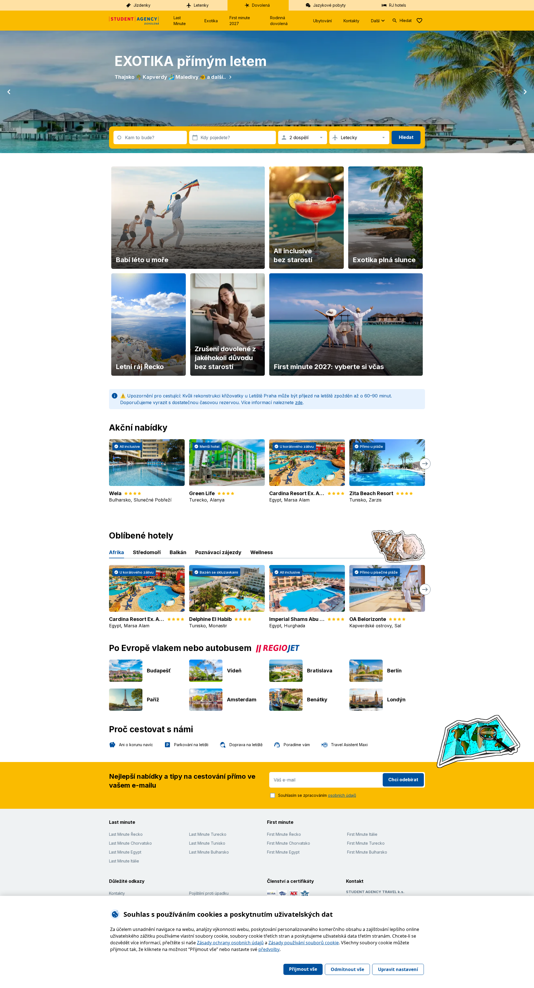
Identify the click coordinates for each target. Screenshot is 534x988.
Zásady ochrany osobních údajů (230, 943)
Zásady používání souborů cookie (303, 943)
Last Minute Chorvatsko (130, 843)
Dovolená (261, 5)
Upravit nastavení (398, 969)
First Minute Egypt (283, 852)
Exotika (211, 20)
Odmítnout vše (347, 969)
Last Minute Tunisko (207, 843)
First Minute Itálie (362, 834)
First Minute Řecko (284, 834)
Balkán (178, 552)
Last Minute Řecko (126, 834)
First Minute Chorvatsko (288, 843)
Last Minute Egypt (125, 852)
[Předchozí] (9, 92)
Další (375, 20)
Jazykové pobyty (329, 5)
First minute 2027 (239, 20)
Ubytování (322, 20)
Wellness (261, 552)
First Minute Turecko (366, 843)
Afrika (116, 552)
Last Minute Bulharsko (209, 852)
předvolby (269, 949)
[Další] (525, 92)
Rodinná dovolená (279, 20)
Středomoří (147, 552)
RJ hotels (397, 5)
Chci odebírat (403, 779)
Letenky (201, 5)
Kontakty (351, 20)
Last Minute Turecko (207, 834)
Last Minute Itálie (124, 861)
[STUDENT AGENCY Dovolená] (134, 20)
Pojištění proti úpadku (209, 893)
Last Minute (180, 20)
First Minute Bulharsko (367, 852)
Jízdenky (142, 5)
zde (299, 402)
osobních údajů (342, 795)
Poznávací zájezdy (218, 552)
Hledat (406, 20)
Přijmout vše (303, 969)
